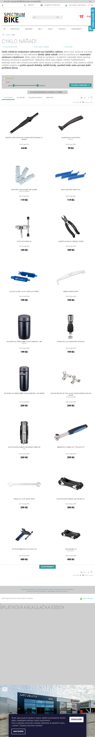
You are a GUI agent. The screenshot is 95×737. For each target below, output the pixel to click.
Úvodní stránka (5, 29)
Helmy (50, 29)
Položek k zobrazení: (80, 85)
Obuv (40, 29)
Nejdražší (21, 97)
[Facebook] (3, 5)
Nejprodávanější (35, 97)
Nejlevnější (8, 97)
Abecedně (49, 97)
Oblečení (28, 29)
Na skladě (10, 78)
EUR (92, 5)
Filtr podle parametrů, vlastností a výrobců (46, 92)
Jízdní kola (14, 29)
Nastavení (18, 731)
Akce (8, 82)
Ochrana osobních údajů (44, 589)
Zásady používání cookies (63, 589)
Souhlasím (76, 719)
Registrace (82, 5)
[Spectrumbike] (14, 18)
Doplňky (62, 29)
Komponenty (76, 29)
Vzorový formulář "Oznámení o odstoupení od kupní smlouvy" (47, 591)
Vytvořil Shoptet (87, 598)
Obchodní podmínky (28, 589)
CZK (88, 5)
